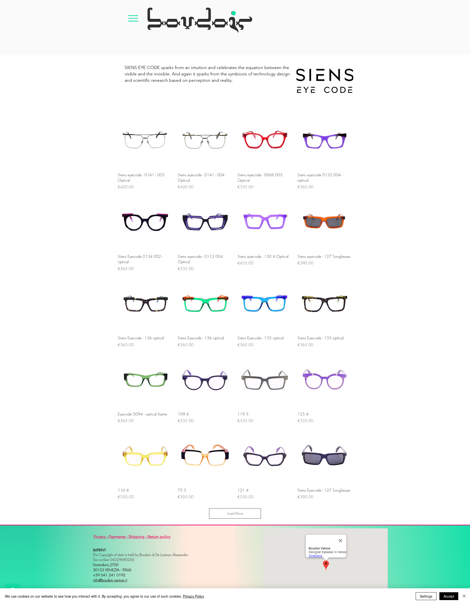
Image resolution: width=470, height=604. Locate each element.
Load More (235, 513)
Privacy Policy (193, 596)
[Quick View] (145, 140)
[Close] (464, 596)
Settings (426, 596)
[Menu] (133, 18)
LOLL (65, 6)
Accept (449, 596)
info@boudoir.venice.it (110, 580)
